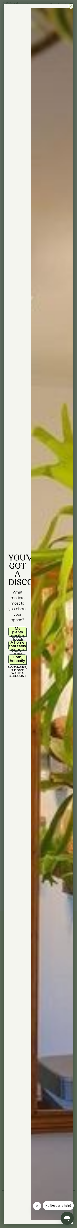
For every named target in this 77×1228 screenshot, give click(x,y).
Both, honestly (17, 659)
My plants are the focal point (17, 631)
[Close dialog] (71, 6)
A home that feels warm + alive (17, 645)
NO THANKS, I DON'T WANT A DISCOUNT (17, 671)
